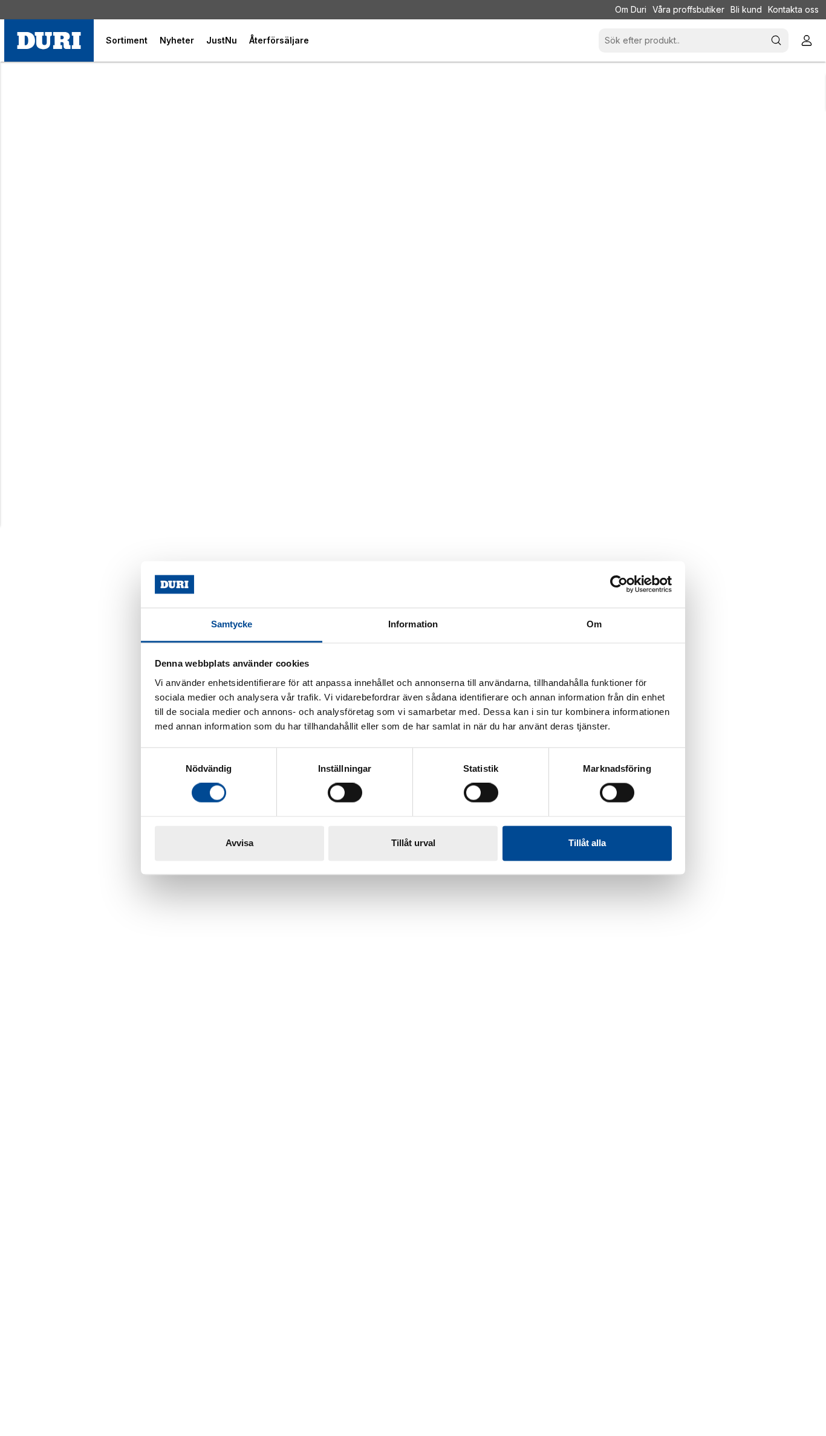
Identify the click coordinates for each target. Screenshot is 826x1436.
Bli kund (746, 9)
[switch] (345, 793)
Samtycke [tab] (232, 624)
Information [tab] (413, 624)
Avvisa (239, 843)
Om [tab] (594, 624)
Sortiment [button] (127, 40)
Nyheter (177, 40)
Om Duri (630, 9)
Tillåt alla (587, 843)
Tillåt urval (413, 843)
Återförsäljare (279, 40)
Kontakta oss (793, 9)
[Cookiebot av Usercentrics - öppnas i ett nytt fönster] (619, 584)
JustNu (221, 40)
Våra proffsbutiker (688, 9)
